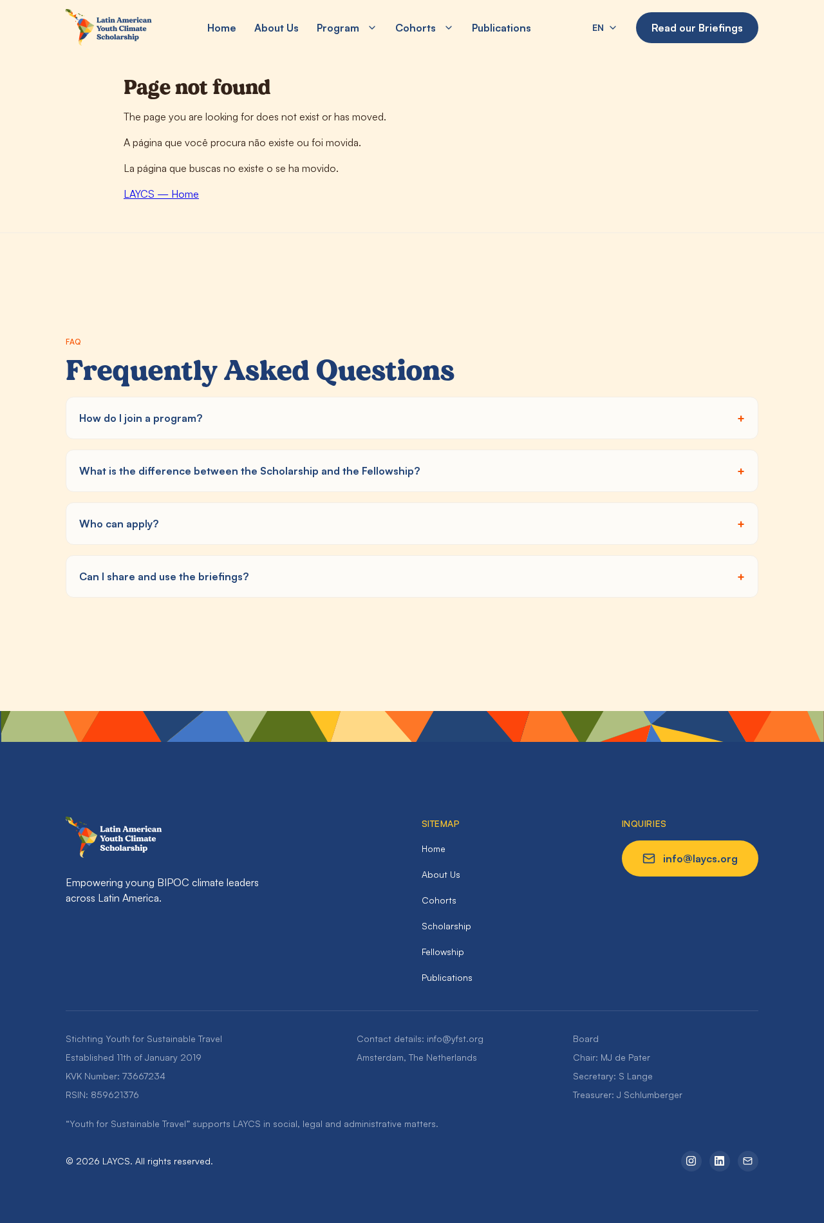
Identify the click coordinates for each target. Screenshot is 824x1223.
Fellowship (443, 951)
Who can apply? (118, 523)
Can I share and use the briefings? (163, 576)
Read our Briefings (697, 27)
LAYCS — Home (161, 193)
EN (598, 27)
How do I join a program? (140, 418)
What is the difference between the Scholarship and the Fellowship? (249, 470)
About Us (276, 27)
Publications (501, 27)
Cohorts (415, 27)
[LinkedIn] (719, 1161)
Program (338, 27)
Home (221, 27)
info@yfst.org (455, 1038)
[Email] (748, 1161)
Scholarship (446, 925)
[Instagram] (691, 1161)
